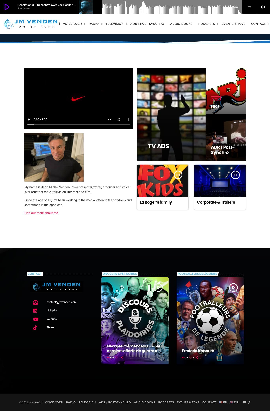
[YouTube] (244, 402)
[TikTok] (249, 402)
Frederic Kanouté (198, 351)
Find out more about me (41, 213)
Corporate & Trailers (216, 202)
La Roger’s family (156, 202)
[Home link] (31, 24)
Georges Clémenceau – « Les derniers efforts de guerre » (133, 348)
